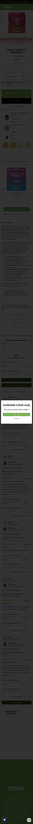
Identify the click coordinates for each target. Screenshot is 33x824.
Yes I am (16, 414)
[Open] (4, 819)
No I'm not (16, 418)
